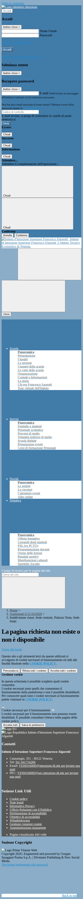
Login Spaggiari (32, 108)
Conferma (21, 235)
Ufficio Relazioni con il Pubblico (31, 809)
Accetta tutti (63, 670)
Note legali (17, 802)
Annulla (7, 235)
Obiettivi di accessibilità (25, 817)
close (6, 314)
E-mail (44, 93)
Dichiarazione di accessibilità (28, 813)
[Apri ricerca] (49, 264)
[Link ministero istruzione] (19, 7)
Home (14, 610)
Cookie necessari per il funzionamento (26, 710)
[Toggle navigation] (33, 296)
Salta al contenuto (13, 3)
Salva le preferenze (33, 725)
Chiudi (6, 134)
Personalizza (10, 670)
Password (46, 35)
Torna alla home (12, 649)
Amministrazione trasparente (28, 827)
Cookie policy (19, 799)
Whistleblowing (20, 820)
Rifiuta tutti (34, 670)
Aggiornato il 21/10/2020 (26, 614)
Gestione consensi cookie (26, 824)
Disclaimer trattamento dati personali (25, 864)
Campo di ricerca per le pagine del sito (26, 570)
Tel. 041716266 (25, 762)
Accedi (7, 10)
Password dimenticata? (16, 42)
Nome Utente (48, 31)
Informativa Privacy (22, 806)
